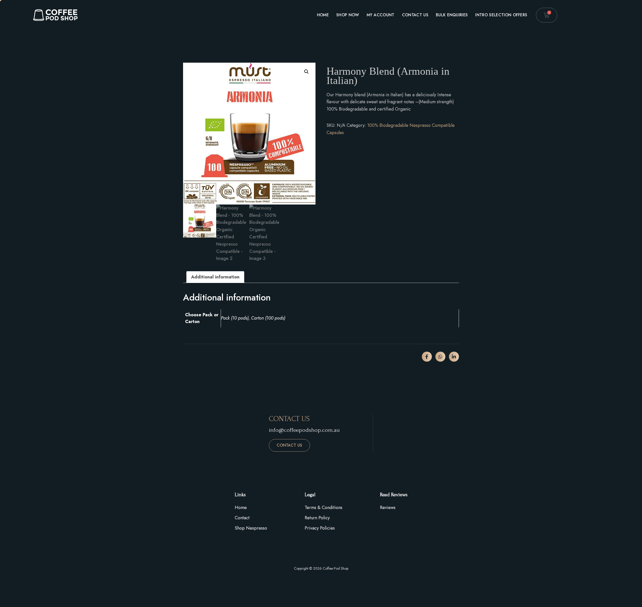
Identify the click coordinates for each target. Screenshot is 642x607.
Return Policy (317, 518)
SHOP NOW (347, 15)
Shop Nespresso (251, 528)
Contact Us (415, 15)
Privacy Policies (320, 528)
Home (241, 507)
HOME (323, 15)
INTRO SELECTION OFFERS (501, 15)
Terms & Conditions (323, 507)
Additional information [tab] (215, 277)
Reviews (387, 507)
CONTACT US (289, 445)
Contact (242, 518)
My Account (380, 15)
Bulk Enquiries (452, 15)
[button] (306, 71)
